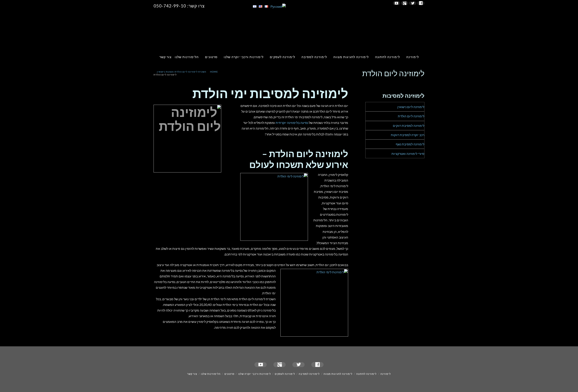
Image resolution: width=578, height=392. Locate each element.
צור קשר (165, 57)
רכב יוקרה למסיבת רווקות (407, 135)
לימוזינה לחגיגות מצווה (351, 57)
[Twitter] (412, 3)
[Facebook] (420, 3)
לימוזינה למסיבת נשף (410, 144)
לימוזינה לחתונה (387, 57)
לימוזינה (412, 57)
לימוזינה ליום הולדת (411, 116)
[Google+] (404, 3)
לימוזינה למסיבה (314, 57)
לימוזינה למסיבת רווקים (408, 126)
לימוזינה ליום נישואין (410, 107)
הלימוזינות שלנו (187, 57)
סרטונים (211, 57)
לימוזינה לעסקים (282, 57)
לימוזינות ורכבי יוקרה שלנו (243, 57)
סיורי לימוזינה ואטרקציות (408, 154)
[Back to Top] (6, 386)
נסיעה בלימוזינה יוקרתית (292, 123)
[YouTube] (396, 3)
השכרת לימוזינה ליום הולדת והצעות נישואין (181, 71)
